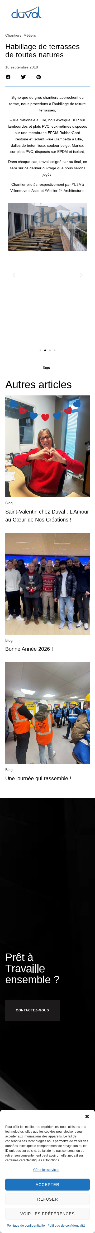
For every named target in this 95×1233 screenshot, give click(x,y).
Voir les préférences (47, 1214)
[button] (87, 1116)
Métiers (29, 35)
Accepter (47, 1184)
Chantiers (13, 35)
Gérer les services (46, 1170)
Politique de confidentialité (26, 1225)
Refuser (47, 1199)
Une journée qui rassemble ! (38, 778)
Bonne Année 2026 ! (29, 649)
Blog (9, 503)
